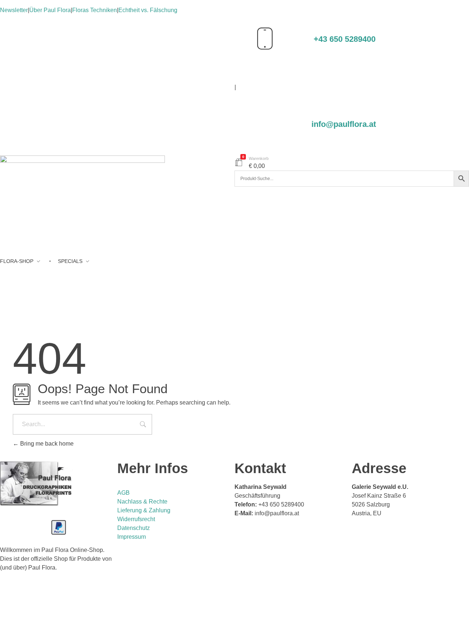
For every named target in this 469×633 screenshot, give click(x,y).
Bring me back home (46, 443)
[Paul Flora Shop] (82, 206)
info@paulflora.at (343, 124)
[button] (234, 605)
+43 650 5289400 (345, 39)
